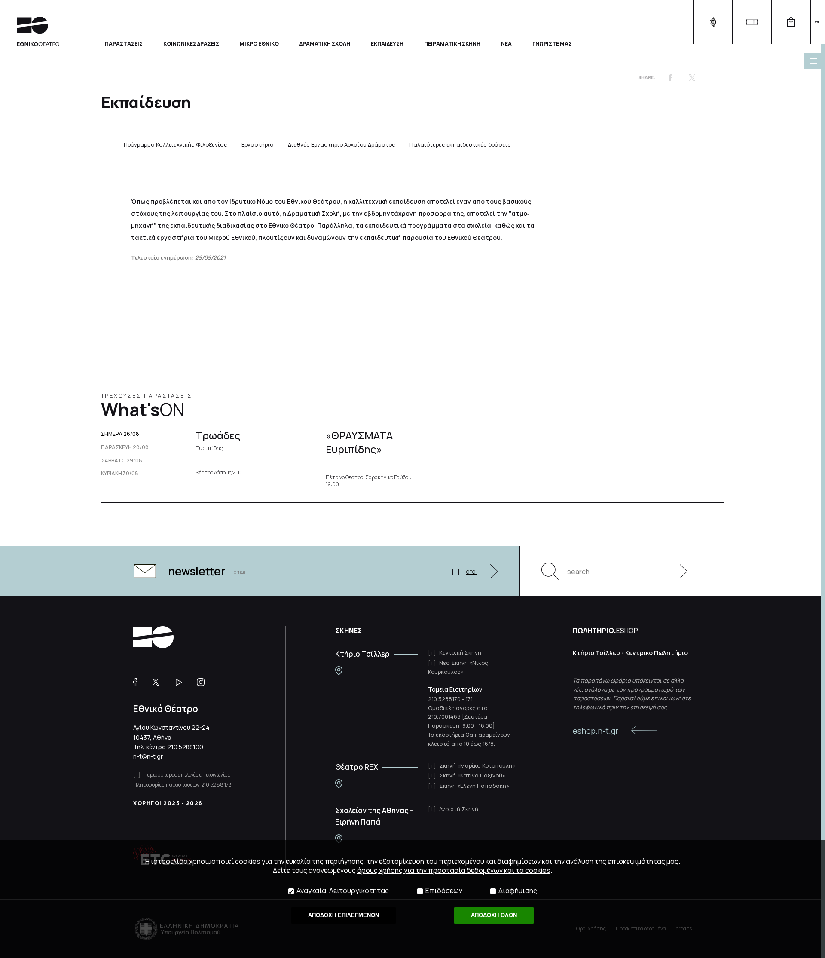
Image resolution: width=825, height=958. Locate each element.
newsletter (196, 571)
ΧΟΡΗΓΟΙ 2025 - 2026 (168, 803)
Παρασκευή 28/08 (125, 447)
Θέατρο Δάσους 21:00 (220, 472)
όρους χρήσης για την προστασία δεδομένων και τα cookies (453, 870)
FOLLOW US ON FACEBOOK (138, 682)
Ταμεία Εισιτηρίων (455, 689)
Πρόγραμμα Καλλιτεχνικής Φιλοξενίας (175, 144)
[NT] (338, 670)
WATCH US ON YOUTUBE (182, 682)
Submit (679, 571)
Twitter (692, 77)
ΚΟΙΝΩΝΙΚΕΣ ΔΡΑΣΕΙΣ (191, 43)
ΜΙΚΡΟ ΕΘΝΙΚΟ (259, 43)
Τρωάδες (218, 439)
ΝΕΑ (506, 43)
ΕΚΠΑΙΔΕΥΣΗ (387, 43)
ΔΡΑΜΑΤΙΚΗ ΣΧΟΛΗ (324, 43)
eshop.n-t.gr (595, 730)
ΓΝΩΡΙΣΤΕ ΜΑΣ (552, 43)
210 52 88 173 (217, 784)
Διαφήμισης (517, 890)
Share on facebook (670, 77)
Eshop (790, 22)
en (818, 21)
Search (550, 571)
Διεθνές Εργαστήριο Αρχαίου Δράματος (341, 144)
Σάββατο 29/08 (121, 460)
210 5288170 (444, 699)
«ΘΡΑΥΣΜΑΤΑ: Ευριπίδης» (361, 442)
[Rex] (338, 783)
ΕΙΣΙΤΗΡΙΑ (751, 22)
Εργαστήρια (257, 144)
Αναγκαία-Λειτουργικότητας (342, 890)
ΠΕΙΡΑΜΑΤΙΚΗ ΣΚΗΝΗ (452, 43)
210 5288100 (185, 747)
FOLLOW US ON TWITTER (160, 682)
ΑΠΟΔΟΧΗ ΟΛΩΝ (494, 915)
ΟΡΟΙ (471, 572)
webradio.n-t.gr (712, 22)
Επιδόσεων (443, 890)
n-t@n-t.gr (148, 756)
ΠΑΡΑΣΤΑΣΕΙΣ (124, 43)
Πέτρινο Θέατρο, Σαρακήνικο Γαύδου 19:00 (369, 480)
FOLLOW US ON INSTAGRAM (204, 682)
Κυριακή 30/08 (119, 473)
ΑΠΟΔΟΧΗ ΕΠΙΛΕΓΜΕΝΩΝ (343, 915)
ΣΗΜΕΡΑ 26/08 (120, 434)
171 (469, 699)
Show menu (812, 61)
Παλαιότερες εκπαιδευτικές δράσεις (460, 144)
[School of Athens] (338, 838)
